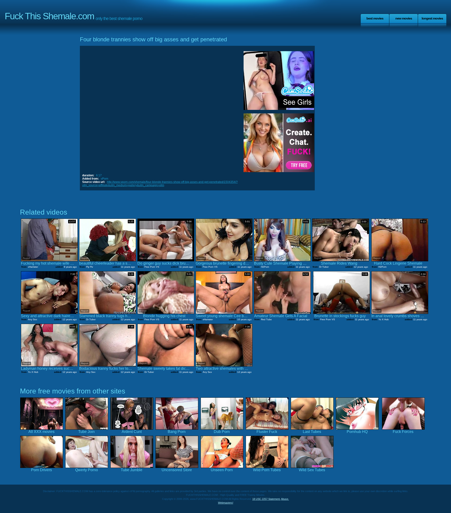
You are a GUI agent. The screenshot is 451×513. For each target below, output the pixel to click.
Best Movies (374, 18)
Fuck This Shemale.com (49, 16)
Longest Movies (432, 18)
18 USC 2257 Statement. (266, 499)
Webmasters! (225, 502)
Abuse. (285, 499)
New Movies (403, 18)
